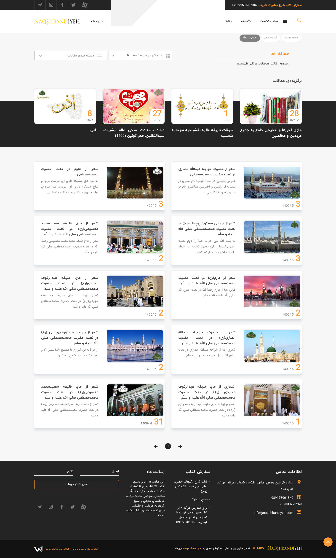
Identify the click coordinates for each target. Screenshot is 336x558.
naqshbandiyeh (193, 548)
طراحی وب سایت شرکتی (57, 549)
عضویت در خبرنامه (76, 484)
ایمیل (115, 471)
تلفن (70, 471)
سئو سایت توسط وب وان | (84, 549)
